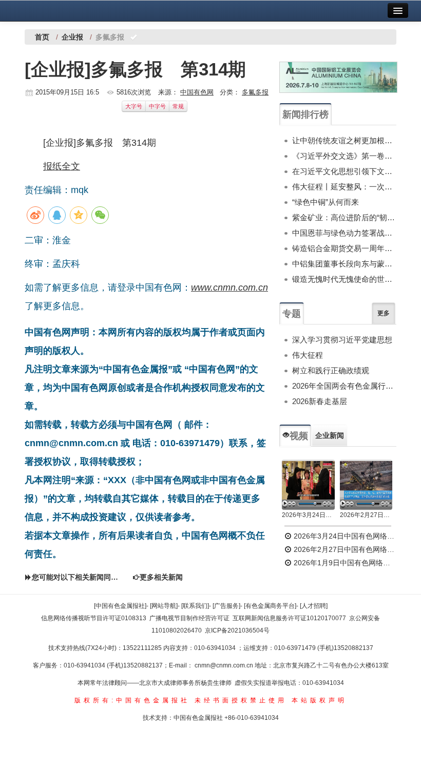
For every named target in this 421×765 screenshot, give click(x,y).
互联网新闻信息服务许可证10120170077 (289, 618)
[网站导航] (164, 605)
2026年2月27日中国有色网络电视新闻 (366, 515)
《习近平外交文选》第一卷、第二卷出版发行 (344, 155)
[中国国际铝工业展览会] (338, 77)
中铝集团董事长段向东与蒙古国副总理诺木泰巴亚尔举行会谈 (344, 263)
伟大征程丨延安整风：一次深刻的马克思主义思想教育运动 (344, 186)
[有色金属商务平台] (270, 605)
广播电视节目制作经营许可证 (189, 618)
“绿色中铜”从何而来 (325, 202)
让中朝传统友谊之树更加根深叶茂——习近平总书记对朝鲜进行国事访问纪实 (344, 140)
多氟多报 (255, 92)
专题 (291, 314)
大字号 (133, 106)
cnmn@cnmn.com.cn (225, 665)
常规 (178, 106)
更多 (383, 313)
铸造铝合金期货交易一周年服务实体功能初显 (344, 248)
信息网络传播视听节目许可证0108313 (93, 618)
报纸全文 (61, 166)
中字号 (157, 106)
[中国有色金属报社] (120, 605)
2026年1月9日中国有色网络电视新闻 (344, 563)
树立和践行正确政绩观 (330, 370)
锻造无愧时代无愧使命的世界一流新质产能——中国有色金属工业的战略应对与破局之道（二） (344, 279)
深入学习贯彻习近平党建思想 (342, 339)
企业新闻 (329, 435)
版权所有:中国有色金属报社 (132, 700)
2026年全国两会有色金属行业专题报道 (344, 385)
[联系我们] (195, 605)
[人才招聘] (314, 605)
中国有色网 (197, 92)
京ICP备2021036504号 (237, 630)
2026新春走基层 (319, 401)
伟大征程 (307, 355)
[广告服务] (226, 605)
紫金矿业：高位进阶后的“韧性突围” (344, 217)
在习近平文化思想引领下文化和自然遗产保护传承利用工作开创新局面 (344, 171)
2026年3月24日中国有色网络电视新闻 (308, 515)
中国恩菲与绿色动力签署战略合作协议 (344, 232)
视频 (299, 436)
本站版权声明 (319, 700)
